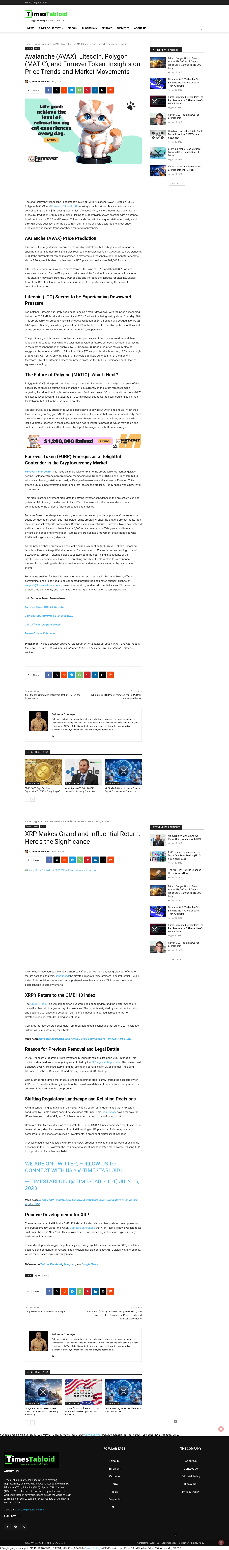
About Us (191, 1461)
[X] (56, 90)
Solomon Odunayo (41, 81)
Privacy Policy (190, 1491)
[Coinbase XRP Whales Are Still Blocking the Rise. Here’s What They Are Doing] (158, 83)
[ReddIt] (64, 90)
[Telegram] (71, 90)
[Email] (102, 90)
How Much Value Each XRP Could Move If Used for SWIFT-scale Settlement (185, 134)
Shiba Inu (114, 1461)
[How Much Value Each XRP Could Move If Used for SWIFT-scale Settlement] (158, 135)
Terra (114, 1484)
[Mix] (110, 90)
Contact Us (191, 1468)
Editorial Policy (191, 1476)
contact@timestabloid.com (31, 1509)
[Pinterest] (87, 90)
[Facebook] (48, 90)
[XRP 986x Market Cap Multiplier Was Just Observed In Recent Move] (158, 153)
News (37, 49)
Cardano (114, 1476)
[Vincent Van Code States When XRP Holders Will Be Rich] (158, 170)
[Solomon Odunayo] (27, 81)
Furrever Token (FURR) (65, 206)
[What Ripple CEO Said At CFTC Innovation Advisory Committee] (83, 772)
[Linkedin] (95, 90)
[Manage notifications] (221, 1542)
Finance (36, 44)
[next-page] (32, 799)
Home (28, 44)
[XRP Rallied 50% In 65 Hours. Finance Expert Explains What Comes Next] (123, 772)
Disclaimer (190, 1484)
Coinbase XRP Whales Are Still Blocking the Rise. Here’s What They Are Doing (184, 82)
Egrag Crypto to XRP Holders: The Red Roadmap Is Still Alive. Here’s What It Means (185, 100)
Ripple (114, 1491)
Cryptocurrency (32, 783)
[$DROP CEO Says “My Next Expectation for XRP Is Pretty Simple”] (43, 772)
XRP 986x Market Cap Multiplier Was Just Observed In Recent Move (184, 152)
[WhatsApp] (79, 90)
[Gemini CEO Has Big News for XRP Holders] (158, 119)
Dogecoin (114, 1499)
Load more (175, 183)
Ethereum (114, 1468)
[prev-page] (27, 799)
